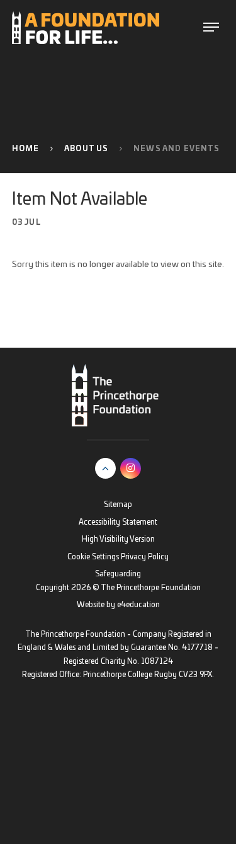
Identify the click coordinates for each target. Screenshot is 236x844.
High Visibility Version (118, 539)
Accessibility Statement (118, 522)
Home (26, 148)
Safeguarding (118, 574)
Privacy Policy (145, 557)
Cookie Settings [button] (93, 557)
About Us (86, 148)
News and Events (176, 148)
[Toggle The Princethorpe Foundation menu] (211, 27)
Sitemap (118, 504)
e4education (138, 605)
